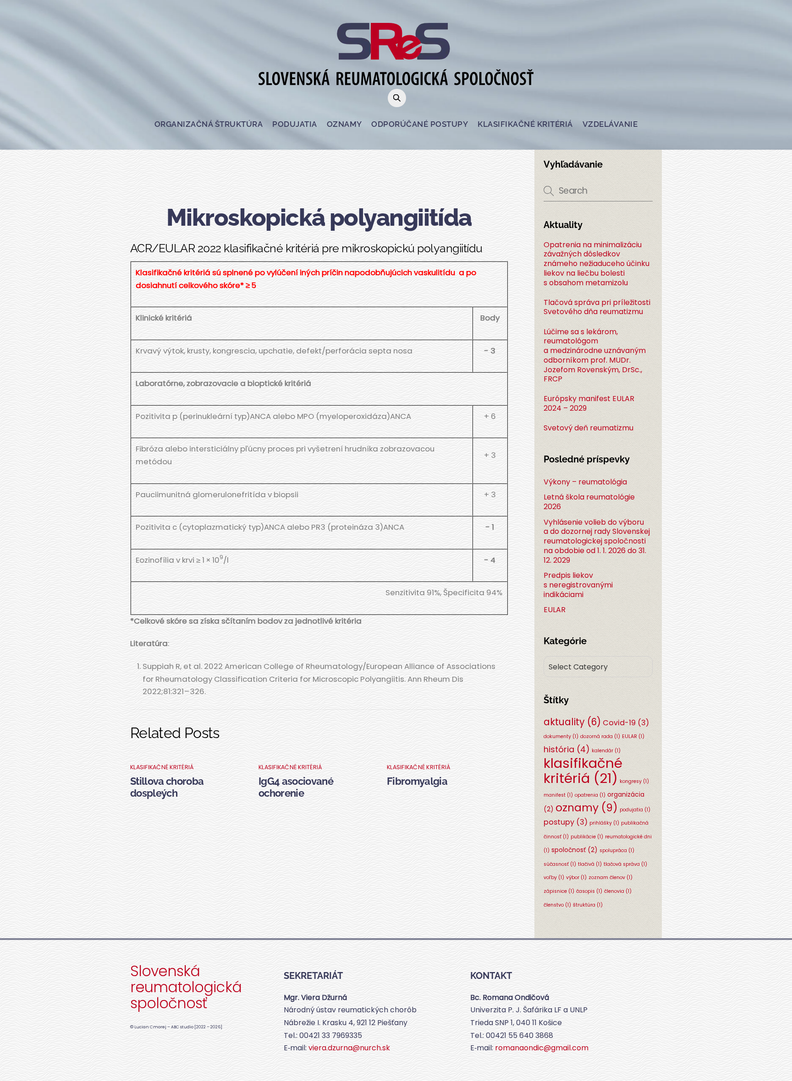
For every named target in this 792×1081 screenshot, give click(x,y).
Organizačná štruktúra (208, 124)
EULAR (555, 609)
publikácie (587, 836)
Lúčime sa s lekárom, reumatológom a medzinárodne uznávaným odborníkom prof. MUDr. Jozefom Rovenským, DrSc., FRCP (595, 356)
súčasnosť (560, 864)
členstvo (557, 905)
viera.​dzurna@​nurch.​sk (349, 1048)
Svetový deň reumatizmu (588, 428)
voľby (554, 877)
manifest (558, 795)
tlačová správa (625, 864)
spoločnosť (574, 849)
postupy (566, 822)
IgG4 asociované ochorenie (295, 787)
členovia (618, 891)
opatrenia (590, 795)
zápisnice (559, 891)
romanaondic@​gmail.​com (541, 1048)
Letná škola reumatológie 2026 (589, 502)
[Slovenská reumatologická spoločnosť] (396, 78)
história (567, 749)
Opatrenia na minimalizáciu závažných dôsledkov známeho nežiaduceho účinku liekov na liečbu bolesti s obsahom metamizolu (596, 264)
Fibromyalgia (417, 781)
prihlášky (604, 823)
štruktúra (588, 905)
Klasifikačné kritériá (525, 124)
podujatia (635, 809)
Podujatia (294, 124)
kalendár (606, 750)
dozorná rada (600, 736)
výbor (576, 877)
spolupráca (617, 850)
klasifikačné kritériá (162, 767)
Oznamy (344, 124)
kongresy (634, 781)
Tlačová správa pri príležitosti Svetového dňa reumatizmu (597, 307)
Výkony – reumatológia (585, 482)
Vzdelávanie (610, 124)
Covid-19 (626, 722)
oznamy (587, 807)
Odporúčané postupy (419, 124)
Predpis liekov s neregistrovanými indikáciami (578, 585)
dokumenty (561, 736)
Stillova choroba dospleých (167, 787)
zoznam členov (610, 877)
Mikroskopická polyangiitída (319, 217)
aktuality (572, 721)
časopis (589, 891)
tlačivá (590, 864)
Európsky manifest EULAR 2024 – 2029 (589, 403)
